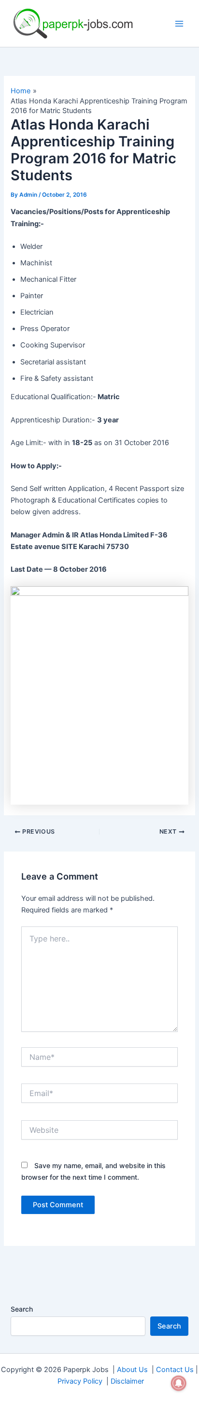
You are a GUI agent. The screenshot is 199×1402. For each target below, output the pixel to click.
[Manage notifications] (178, 1383)
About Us (132, 1369)
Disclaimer (127, 1381)
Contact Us (175, 1369)
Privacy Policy (79, 1381)
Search (22, 1309)
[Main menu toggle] (179, 24)
